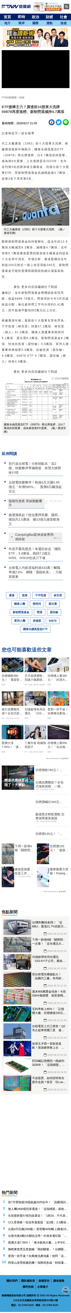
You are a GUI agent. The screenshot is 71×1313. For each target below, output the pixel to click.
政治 (35, 17)
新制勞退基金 (21, 612)
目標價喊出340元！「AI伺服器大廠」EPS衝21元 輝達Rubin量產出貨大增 (49, 802)
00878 (53, 620)
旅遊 (63, 23)
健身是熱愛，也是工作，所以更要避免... (24, 872)
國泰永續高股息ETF (35, 629)
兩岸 (21, 23)
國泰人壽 (19, 603)
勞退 (39, 612)
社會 (63, 17)
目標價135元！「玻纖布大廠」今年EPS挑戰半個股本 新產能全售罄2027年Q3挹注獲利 (49, 834)
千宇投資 (40, 595)
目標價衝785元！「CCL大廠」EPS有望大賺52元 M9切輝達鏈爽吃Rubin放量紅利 (49, 770)
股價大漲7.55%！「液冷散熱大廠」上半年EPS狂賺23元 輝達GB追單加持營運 (12, 745)
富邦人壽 (19, 620)
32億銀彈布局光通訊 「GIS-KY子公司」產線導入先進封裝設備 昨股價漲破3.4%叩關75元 (35, 712)
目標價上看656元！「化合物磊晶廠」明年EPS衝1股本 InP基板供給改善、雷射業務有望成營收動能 (58, 745)
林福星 (37, 620)
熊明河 (37, 603)
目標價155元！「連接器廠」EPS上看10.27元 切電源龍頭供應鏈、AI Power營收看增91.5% (59, 848)
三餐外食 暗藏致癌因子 (35, 745)
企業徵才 (42, 1286)
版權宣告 (44, 1280)
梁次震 (53, 603)
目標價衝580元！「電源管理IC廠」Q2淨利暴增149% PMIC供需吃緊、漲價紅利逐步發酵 (12, 678)
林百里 (58, 595)
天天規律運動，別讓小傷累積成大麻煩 (35, 678)
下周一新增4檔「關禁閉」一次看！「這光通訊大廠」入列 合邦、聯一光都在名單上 (24, 848)
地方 (7, 23)
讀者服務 (58, 1280)
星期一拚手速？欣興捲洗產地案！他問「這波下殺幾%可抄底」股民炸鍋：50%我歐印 (58, 712)
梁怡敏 (54, 612)
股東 (25, 595)
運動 (49, 23)
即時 (21, 17)
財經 (49, 17)
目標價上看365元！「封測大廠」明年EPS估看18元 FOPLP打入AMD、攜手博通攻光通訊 (58, 678)
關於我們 (12, 1280)
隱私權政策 (28, 1280)
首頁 (7, 17)
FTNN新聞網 (9, 97)
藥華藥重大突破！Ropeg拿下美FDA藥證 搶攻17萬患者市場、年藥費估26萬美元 (59, 872)
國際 (35, 23)
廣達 (11, 595)
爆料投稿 (28, 1286)
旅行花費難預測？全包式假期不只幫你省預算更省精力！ (12, 712)
